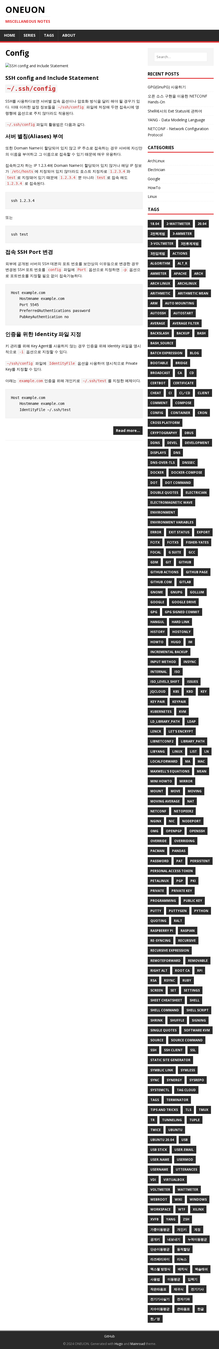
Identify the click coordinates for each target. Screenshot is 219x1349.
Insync (189, 662)
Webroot (158, 1199)
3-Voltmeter (161, 243)
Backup (183, 333)
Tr (152, 1120)
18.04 (154, 223)
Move (175, 791)
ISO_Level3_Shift (164, 681)
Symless (188, 1070)
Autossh (158, 313)
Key (204, 691)
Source (156, 1040)
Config (156, 412)
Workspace (160, 1209)
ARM (154, 303)
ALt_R (182, 263)
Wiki (178, 1199)
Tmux (203, 1109)
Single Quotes (163, 1030)
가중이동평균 (160, 1229)
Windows (198, 1199)
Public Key (192, 900)
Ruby (186, 980)
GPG (153, 612)
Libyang (157, 751)
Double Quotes (164, 492)
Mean (201, 771)
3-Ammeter (182, 233)
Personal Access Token (171, 871)
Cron (202, 412)
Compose (183, 403)
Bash (201, 333)
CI (170, 393)
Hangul (157, 622)
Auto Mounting (179, 303)
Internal (158, 671)
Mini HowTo (161, 781)
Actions (180, 253)
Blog (194, 353)
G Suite (175, 552)
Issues (192, 681)
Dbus (189, 433)
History (157, 632)
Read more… (128, 430)
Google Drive (184, 602)
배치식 (182, 1269)
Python (201, 911)
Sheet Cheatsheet (166, 1000)
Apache (180, 273)
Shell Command (164, 1010)
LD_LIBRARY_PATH (165, 721)
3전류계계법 (190, 243)
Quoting (158, 920)
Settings (192, 990)
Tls (188, 1109)
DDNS (155, 442)
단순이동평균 (160, 1249)
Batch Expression (166, 353)
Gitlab (185, 582)
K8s (176, 691)
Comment (159, 403)
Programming (163, 900)
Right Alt (158, 970)
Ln (206, 751)
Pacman (157, 851)
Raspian (188, 930)
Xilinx (198, 1209)
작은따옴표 (158, 1289)
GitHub (109, 1336)
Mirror (186, 781)
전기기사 (197, 1289)
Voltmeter (160, 1189)
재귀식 (178, 1289)
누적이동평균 (197, 1239)
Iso (177, 671)
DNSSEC (188, 462)
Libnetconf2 (161, 741)
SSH (153, 1050)
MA (187, 761)
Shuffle (177, 1020)
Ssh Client (173, 1050)
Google (154, 178)
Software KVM (197, 1030)
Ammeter (158, 273)
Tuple (194, 1120)
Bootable (159, 363)
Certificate (183, 383)
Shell (195, 1000)
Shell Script (197, 1010)
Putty (155, 911)
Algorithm (160, 263)
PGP (179, 881)
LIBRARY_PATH (193, 741)
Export (203, 532)
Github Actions (164, 572)
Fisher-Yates (197, 542)
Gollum (197, 592)
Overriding (184, 841)
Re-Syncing (160, 940)
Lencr (155, 731)
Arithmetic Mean (193, 293)
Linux (152, 196)
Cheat (155, 393)
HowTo (154, 187)
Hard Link (180, 622)
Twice (155, 1130)
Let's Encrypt (181, 731)
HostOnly (181, 632)
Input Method (163, 662)
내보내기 (173, 1239)
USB (184, 1139)
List (193, 751)
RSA (153, 980)
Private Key (181, 890)
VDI (153, 1179)
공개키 (155, 1239)
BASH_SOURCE (161, 343)
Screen (156, 990)
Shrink (156, 1020)
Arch (198, 273)
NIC (172, 821)
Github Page (197, 572)
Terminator (177, 1100)
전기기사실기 (160, 1299)
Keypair (179, 701)
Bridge (181, 363)
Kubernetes (160, 711)
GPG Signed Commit (182, 612)
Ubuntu (175, 1130)
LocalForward (164, 761)
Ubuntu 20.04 (162, 1139)
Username (159, 1169)
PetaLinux (159, 881)
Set (173, 990)
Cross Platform (165, 422)
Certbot (158, 383)
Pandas (178, 851)
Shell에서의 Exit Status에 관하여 (175, 111)
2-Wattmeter (178, 223)
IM (190, 642)
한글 (200, 1309)
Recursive (187, 940)
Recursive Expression (169, 950)
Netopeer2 (183, 811)
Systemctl (159, 1090)
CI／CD (184, 393)
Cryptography (163, 433)
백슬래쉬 (201, 1269)
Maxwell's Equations (169, 771)
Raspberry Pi (161, 930)
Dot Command (178, 482)
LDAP (191, 721)
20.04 (202, 223)
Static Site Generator (170, 1060)
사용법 (155, 1279)
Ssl (193, 1050)
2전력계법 (157, 233)
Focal (155, 552)
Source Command (187, 1040)
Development (197, 442)
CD (191, 373)
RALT (178, 920)
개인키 (182, 1229)
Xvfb (154, 1219)
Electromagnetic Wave (171, 502)
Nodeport (191, 821)
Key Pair (157, 701)
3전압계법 (157, 253)
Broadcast (160, 373)
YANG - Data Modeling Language (176, 119)
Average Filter (186, 323)
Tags (154, 1100)
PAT (179, 861)
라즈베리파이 (160, 1259)
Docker (157, 472)
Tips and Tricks (164, 1109)
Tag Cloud (186, 1090)
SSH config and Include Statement (52, 77)
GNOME (156, 592)
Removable (198, 960)
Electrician (156, 169)
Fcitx (155, 542)
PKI (193, 881)
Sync (154, 1080)
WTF (181, 1209)
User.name (159, 1159)
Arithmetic (160, 293)
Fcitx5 (172, 542)
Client (203, 393)
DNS (176, 452)
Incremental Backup (169, 652)
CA (180, 373)
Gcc (192, 552)
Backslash (159, 333)
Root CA (182, 970)
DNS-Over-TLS (162, 462)
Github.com (161, 582)
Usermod (185, 1159)
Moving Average (165, 801)
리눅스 (182, 1259)
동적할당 (183, 1249)
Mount (156, 791)
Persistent (200, 861)
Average (157, 323)
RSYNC (169, 980)
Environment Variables (171, 522)
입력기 (192, 1279)
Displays (158, 452)
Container (180, 412)
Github (185, 562)
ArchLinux (156, 160)
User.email (184, 1149)
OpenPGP (174, 831)
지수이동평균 (160, 1309)
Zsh (186, 1219)
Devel (172, 442)
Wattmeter (188, 1189)
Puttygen (178, 911)
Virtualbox (173, 1179)
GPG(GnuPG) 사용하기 (167, 86)
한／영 (155, 1319)
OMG (154, 831)
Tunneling (172, 1120)
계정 (197, 1229)
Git (168, 562)
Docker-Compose (186, 472)
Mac (201, 761)
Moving (195, 791)
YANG (170, 1219)
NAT (190, 801)
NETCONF (158, 811)
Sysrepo (196, 1080)
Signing (199, 1020)
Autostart (183, 313)
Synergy (174, 1080)
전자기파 (183, 1299)
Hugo (176, 642)
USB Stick (158, 1149)
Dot (154, 482)
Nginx (155, 821)
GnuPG (176, 592)
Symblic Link (161, 1070)
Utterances (186, 1169)
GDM (154, 562)
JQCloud (158, 691)
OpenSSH (197, 831)
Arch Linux (160, 283)
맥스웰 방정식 (160, 1269)
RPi (199, 970)
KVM (182, 711)
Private (157, 890)
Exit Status (179, 532)
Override (158, 841)
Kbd (189, 691)
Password (159, 861)
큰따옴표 (183, 1309)
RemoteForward (165, 960)
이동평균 (173, 1279)
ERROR (155, 532)
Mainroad (137, 1344)
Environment (162, 512)
